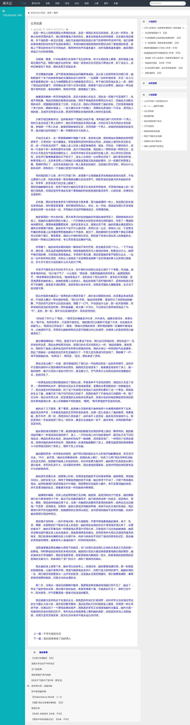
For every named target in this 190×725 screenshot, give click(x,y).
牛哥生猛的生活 (52, 633)
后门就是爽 (36, 669)
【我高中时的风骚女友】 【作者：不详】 (50, 719)
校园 (87, 3)
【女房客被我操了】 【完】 (156, 33)
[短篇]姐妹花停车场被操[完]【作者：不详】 (162, 53)
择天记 (7, 3)
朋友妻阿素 (149, 116)
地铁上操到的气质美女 (154, 146)
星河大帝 (36, 3)
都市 (106, 3)
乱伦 (77, 3)
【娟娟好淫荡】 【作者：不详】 (158, 63)
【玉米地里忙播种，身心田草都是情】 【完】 (164, 68)
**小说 (23, 3)
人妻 (96, 3)
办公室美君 (149, 111)
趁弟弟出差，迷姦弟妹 (41, 686)
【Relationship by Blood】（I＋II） (47, 697)
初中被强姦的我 (38, 691)
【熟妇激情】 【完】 (153, 73)
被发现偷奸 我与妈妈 (41, 675)
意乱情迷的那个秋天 (153, 121)
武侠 (57, 3)
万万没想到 (149, 126)
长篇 (116, 3)
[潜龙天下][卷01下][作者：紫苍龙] (46, 680)
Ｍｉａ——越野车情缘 (154, 106)
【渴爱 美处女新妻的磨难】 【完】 (47, 702)
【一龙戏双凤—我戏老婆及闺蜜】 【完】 (162, 43)
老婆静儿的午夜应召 (153, 141)
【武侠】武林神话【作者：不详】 (47, 713)
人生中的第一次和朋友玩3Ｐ (156, 101)
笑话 (67, 3)
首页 (49, 13)
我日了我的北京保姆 (153, 136)
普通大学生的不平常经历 (42, 663)
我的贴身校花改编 (152, 131)
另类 (48, 3)
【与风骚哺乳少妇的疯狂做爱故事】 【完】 (163, 38)
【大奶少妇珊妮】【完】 (42, 658)
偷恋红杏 (35, 708)
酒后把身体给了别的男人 (57, 638)
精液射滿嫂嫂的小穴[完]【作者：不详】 (161, 48)
